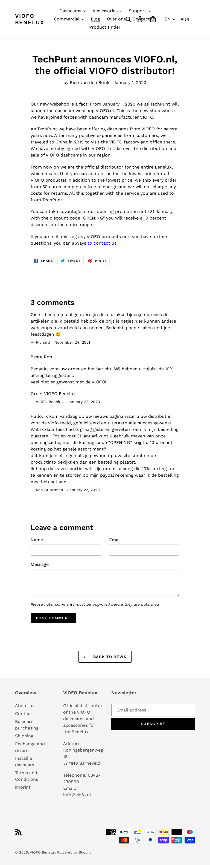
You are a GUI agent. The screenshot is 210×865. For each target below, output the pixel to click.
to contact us (102, 243)
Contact (23, 713)
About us (24, 705)
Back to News (109, 656)
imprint (23, 787)
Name (37, 539)
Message (40, 564)
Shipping (24, 735)
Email (115, 539)
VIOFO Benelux (43, 852)
